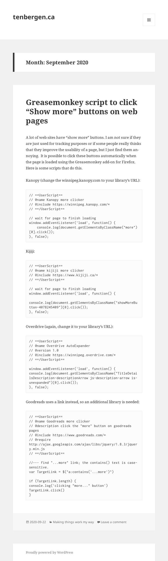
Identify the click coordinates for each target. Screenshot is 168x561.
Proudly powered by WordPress (49, 552)
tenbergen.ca (34, 16)
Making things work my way (73, 522)
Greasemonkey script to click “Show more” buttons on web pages (82, 111)
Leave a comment (113, 522)
